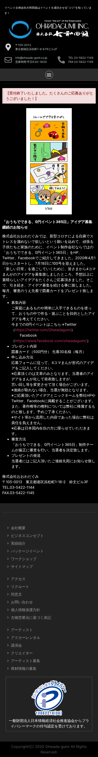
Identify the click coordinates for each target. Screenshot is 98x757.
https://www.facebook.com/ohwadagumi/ (51, 340)
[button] (49, 75)
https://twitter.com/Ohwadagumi (43, 330)
